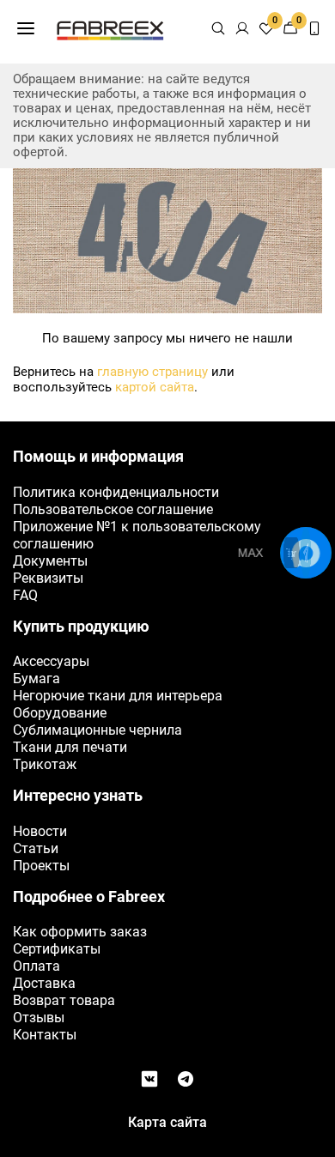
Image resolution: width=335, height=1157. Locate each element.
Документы (50, 561)
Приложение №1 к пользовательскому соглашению (137, 535)
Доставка (44, 983)
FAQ (25, 595)
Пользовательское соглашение (113, 509)
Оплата (36, 966)
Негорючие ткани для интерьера (117, 696)
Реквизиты (48, 578)
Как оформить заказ (80, 932)
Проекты (41, 865)
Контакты (44, 1035)
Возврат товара (64, 1000)
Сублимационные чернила (97, 730)
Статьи (35, 848)
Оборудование (60, 713)
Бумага (36, 678)
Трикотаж (44, 764)
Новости (40, 831)
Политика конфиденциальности (116, 492)
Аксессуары (51, 661)
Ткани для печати (70, 747)
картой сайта (154, 387)
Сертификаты (56, 949)
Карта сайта (167, 1122)
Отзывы (38, 1017)
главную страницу (152, 371)
